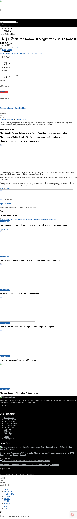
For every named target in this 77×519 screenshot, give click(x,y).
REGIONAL (7, 57)
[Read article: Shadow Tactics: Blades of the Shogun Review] (38, 276)
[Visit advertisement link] (15, 169)
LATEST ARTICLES (10, 423)
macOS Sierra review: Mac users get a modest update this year (27, 327)
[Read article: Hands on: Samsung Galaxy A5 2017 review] (38, 342)
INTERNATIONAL (10, 422)
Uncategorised (10, 34)
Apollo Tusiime (20, 48)
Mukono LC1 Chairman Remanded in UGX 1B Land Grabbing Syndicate (29, 465)
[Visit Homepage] (15, 6)
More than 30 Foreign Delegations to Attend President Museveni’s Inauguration (33, 133)
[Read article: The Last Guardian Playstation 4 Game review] (38, 375)
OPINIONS (8, 431)
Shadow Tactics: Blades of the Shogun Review (19, 141)
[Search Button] (17, 75)
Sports (6, 70)
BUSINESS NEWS (10, 420)
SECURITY (7, 64)
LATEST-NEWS (8, 44)
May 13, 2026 (5, 229)
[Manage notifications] (72, 514)
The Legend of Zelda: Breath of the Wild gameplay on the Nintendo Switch (31, 137)
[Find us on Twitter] (1, 15)
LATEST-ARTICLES (10, 425)
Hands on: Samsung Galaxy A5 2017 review (18, 360)
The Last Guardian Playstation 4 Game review (19, 393)
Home (2, 34)
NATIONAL (8, 429)
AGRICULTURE (8, 31)
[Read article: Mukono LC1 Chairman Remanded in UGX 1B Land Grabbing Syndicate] (38, 461)
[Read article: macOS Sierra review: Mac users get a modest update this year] (38, 309)
